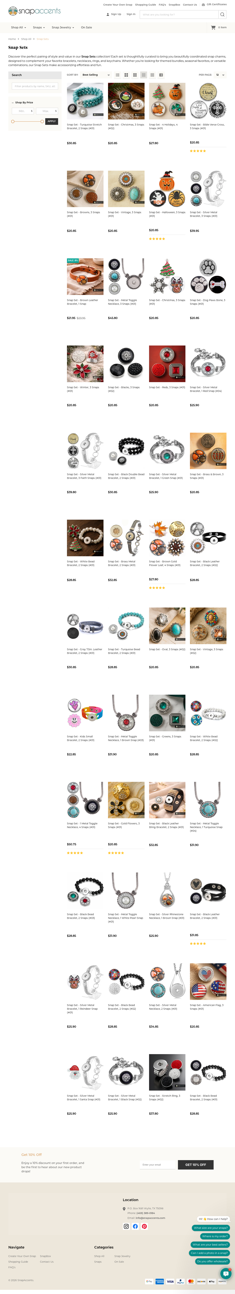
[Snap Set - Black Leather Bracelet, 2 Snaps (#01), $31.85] (208, 890)
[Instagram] (126, 1226)
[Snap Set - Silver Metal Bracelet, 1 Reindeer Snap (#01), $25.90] (85, 981)
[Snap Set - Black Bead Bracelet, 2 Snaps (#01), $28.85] (208, 1072)
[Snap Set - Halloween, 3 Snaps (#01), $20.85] (167, 189)
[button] (226, 1273)
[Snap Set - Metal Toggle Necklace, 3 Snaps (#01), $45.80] (126, 276)
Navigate (16, 1247)
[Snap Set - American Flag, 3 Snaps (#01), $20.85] (208, 981)
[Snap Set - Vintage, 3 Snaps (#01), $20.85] (126, 189)
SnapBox (174, 5)
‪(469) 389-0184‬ (146, 1213)
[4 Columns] (143, 74)
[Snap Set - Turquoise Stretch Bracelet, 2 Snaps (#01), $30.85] (85, 101)
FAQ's (162, 5)
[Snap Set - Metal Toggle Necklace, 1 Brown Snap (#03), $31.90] (126, 713)
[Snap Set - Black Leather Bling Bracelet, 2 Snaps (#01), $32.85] (167, 800)
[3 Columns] (135, 74)
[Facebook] (135, 1226)
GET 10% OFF (195, 1165)
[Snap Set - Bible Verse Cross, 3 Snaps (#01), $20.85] (208, 101)
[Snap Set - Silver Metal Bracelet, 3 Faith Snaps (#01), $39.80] (85, 451)
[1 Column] (117, 74)
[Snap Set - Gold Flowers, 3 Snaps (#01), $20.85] (126, 800)
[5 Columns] (152, 74)
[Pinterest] (144, 1226)
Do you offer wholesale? (212, 1261)
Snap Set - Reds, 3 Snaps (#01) (167, 387)
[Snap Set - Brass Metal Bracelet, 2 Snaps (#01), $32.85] (126, 538)
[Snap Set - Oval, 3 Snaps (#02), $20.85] (167, 626)
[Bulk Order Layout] (161, 74)
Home (12, 39)
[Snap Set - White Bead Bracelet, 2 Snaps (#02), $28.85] (208, 713)
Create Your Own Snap (117, 5)
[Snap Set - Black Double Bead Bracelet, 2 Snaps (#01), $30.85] (126, 451)
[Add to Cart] (77, 158)
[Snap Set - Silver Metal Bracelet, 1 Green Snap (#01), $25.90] (167, 451)
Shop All (17, 27)
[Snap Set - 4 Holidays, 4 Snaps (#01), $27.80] (167, 101)
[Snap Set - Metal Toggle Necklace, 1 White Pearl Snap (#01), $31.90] (126, 890)
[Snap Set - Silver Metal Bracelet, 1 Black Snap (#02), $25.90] (126, 1072)
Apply (52, 121)
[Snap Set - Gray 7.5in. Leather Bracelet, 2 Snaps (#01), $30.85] (85, 626)
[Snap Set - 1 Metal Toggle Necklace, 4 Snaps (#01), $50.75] (85, 800)
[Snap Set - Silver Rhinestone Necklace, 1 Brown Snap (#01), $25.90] (167, 890)
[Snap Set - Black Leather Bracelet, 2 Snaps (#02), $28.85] (208, 538)
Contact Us (190, 5)
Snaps (37, 27)
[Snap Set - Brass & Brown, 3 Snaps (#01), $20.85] (208, 451)
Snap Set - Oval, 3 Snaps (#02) (167, 649)
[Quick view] (85, 158)
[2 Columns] (126, 74)
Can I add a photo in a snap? (209, 1253)
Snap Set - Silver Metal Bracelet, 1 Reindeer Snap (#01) (82, 1009)
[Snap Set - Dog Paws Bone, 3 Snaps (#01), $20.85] (208, 276)
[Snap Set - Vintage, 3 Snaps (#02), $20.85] (208, 626)
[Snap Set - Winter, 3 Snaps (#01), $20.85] (85, 364)
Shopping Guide (145, 5)
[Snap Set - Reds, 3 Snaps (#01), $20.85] (167, 364)
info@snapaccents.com (150, 1218)
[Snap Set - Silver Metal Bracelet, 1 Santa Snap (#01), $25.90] (85, 1072)
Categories (103, 1247)
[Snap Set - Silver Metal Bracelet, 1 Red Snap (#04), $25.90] (208, 364)
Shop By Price (24, 102)
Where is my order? (215, 1236)
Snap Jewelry (61, 27)
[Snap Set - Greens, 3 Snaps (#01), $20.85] (167, 713)
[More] (25, 27)
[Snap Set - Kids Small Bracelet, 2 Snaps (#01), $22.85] (85, 713)
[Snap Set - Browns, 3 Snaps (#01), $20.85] (85, 189)
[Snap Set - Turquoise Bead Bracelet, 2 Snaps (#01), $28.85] (126, 626)
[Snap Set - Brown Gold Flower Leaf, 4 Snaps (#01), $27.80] (167, 538)
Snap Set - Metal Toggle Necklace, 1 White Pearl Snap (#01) (125, 918)
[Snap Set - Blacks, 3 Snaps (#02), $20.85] (126, 364)
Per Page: (205, 75)
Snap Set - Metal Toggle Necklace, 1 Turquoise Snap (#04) (206, 827)
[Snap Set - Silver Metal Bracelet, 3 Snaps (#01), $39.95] (208, 189)
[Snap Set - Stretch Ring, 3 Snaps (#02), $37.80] (167, 1072)
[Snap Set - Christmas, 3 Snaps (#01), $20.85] (167, 276)
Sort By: (72, 75)
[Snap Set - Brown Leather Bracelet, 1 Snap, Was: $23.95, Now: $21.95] (85, 276)
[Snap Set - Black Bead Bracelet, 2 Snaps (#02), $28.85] (126, 981)
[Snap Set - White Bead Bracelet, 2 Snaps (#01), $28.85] (85, 538)
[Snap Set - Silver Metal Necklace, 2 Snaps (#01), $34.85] (167, 981)
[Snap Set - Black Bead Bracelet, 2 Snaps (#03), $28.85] (85, 890)
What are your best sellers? (210, 1244)
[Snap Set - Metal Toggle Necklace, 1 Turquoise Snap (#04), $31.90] (208, 800)
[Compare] (93, 158)
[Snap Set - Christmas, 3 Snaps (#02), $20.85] (126, 101)
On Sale (86, 27)
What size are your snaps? (211, 1228)
